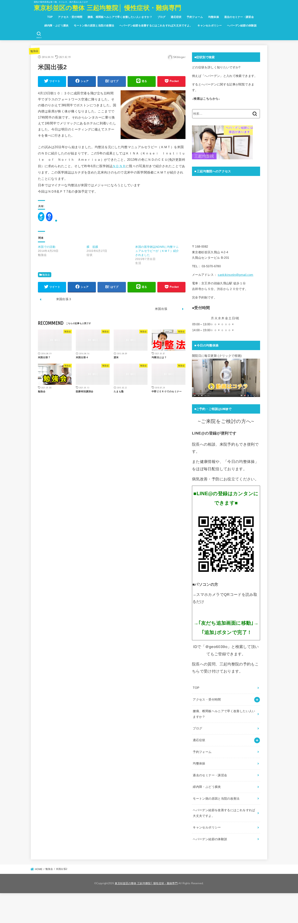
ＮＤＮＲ (119, 166)
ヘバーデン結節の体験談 (242, 25)
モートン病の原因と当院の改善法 (94, 25)
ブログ (162, 16)
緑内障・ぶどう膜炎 (56, 25)
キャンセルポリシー (209, 25)
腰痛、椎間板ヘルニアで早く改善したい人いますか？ (120, 16)
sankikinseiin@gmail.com (235, 274)
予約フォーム (195, 16)
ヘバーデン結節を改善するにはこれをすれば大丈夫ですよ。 (155, 25)
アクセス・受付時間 (70, 16)
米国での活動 (46, 246)
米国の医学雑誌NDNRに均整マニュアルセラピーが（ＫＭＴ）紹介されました (157, 251)
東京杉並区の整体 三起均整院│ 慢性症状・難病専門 (107, 7)
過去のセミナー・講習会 (239, 16)
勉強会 (34, 51)
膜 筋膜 (92, 246)
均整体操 (213, 16)
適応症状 (176, 16)
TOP (50, 16)
